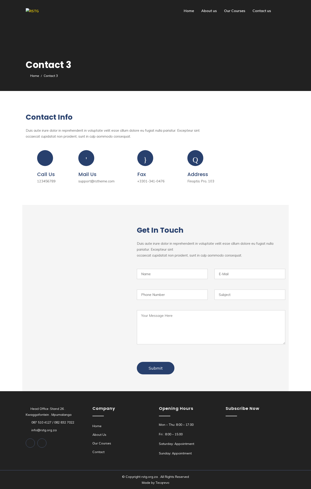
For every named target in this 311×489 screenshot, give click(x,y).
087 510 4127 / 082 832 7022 (52, 422)
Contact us (261, 10)
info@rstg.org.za (44, 430)
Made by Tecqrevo (155, 483)
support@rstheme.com (96, 181)
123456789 (46, 181)
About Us (99, 435)
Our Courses (234, 10)
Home (189, 10)
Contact (98, 452)
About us (209, 10)
